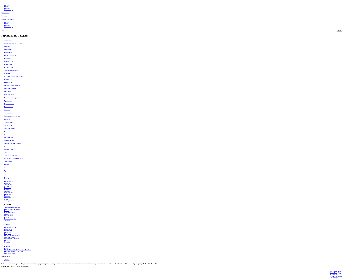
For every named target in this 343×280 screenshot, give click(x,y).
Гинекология (8, 58)
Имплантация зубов (10, 219)
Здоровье (7, 242)
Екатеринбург (334, 274)
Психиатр (7, 196)
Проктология (8, 101)
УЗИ (5, 168)
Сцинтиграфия (8, 149)
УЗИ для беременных (10, 155)
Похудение (7, 234)
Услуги (6, 5)
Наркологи (7, 189)
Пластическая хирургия (11, 98)
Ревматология (8, 107)
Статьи (7, 224)
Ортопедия (7, 232)
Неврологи (7, 188)
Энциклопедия (8, 10)
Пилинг (6, 211)
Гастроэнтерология (10, 55)
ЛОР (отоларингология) (11, 70)
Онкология (7, 91)
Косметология (8, 67)
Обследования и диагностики (13, 85)
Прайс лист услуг (9, 253)
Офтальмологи (8, 192)
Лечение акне (8, 214)
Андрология (8, 49)
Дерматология (8, 61)
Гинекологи (7, 183)
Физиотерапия (8, 122)
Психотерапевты (9, 197)
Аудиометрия (8, 161)
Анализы (7, 46)
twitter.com (7, 260)
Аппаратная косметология (12, 207)
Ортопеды (7, 191)
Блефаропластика (9, 212)
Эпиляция (7, 220)
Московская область (336, 271)
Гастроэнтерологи (9, 181)
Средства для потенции (11, 238)
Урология (7, 119)
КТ (5, 131)
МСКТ (6, 146)
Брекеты (6, 217)
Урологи (6, 199)
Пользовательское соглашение (13, 251)
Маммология (8, 73)
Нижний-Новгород (336, 276)
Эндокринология (9, 128)
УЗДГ (6, 152)
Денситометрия (9, 140)
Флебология (8, 125)
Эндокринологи (9, 201)
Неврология (8, 82)
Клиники (7, 8)
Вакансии (7, 248)
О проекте (7, 245)
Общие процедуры (10, 88)
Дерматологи (8, 184)
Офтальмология (9, 94)
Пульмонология (9, 104)
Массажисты (8, 186)
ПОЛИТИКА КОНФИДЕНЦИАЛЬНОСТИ (17, 250)
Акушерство (8, 40)
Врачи (6, 6)
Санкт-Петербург (335, 273)
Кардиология (8, 64)
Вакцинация (8, 52)
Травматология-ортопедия (12, 116)
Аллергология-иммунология (13, 43)
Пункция (7, 171)
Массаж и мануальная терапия (13, 76)
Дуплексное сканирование (12, 143)
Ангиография (8, 137)
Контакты (7, 246)
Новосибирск (334, 277)
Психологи (7, 194)
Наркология (8, 79)
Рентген (6, 164)
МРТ (5, 134)
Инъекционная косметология (13, 209)
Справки (7, 110)
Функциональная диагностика (13, 158)
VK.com (6, 259)
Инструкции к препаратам (12, 235)
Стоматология (8, 113)
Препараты (7, 240)
